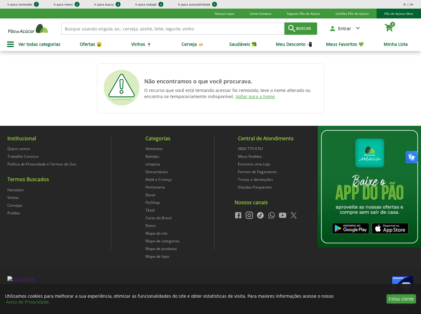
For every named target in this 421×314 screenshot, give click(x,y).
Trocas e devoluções (255, 179)
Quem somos (18, 148)
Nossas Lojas (224, 13)
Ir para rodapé (148, 4)
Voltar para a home (255, 96)
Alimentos (154, 148)
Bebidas (152, 156)
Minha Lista (396, 44)
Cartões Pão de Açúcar (352, 13)
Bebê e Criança (158, 179)
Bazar (150, 194)
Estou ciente (401, 299)
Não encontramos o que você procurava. (198, 81)
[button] (345, 28)
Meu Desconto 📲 (294, 44)
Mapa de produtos (161, 248)
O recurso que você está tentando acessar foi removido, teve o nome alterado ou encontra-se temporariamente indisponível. (227, 93)
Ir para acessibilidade (196, 4)
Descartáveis (156, 171)
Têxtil (150, 210)
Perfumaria (155, 187)
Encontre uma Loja (254, 164)
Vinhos (13, 197)
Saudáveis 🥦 (243, 44)
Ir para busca (106, 4)
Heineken (15, 190)
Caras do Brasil (158, 218)
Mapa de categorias (162, 241)
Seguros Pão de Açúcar (303, 13)
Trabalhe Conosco (23, 156)
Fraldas (13, 213)
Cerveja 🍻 (192, 44)
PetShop (152, 202)
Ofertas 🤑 (91, 44)
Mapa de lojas (157, 256)
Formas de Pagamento (257, 171)
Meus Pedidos (250, 156)
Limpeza (152, 164)
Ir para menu (66, 4)
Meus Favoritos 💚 (345, 44)
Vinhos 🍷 (141, 44)
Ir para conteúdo (22, 4)
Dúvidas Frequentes (255, 187)
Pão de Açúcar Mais (398, 13)
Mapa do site (156, 233)
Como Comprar (261, 13)
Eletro (150, 225)
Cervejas (14, 205)
